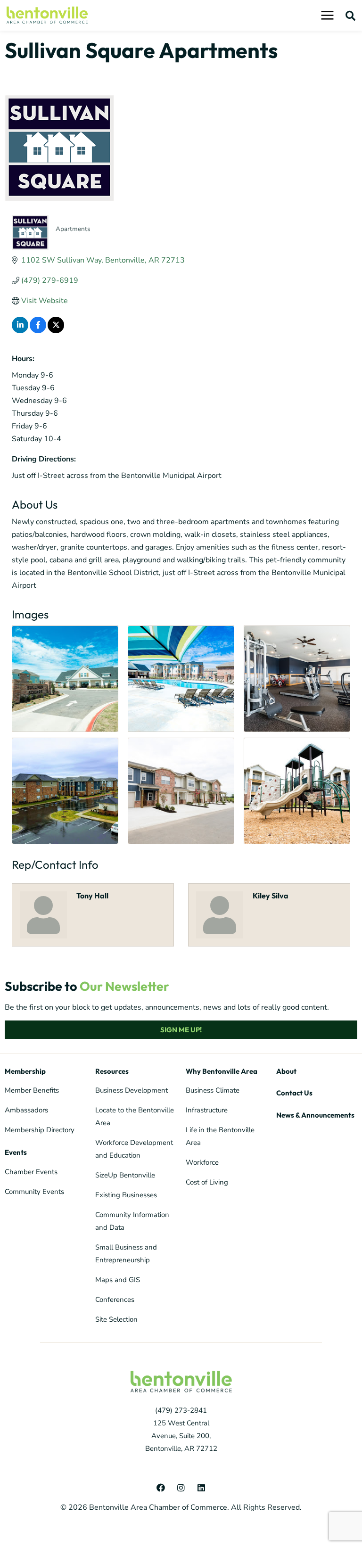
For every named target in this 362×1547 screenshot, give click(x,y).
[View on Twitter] (56, 331)
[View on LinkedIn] (20, 331)
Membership (25, 1071)
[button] (350, 15)
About (286, 1071)
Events (16, 1152)
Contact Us (294, 1092)
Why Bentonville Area (221, 1071)
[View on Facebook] (38, 331)
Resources (112, 1071)
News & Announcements (315, 1115)
